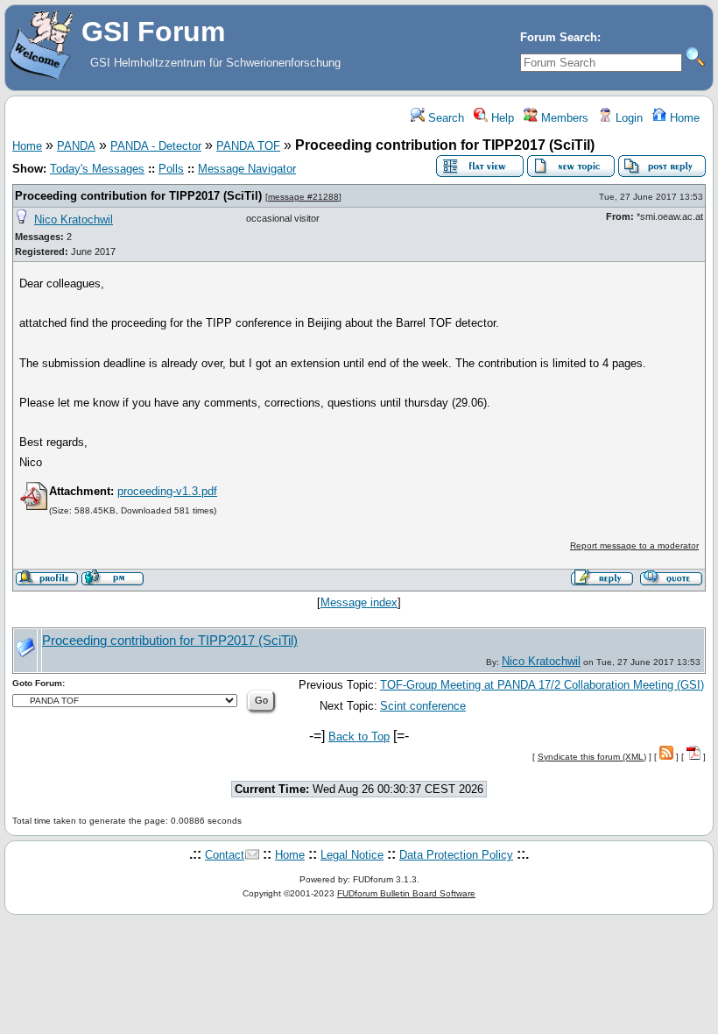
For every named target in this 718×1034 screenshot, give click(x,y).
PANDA (76, 145)
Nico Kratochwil (73, 219)
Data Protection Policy (456, 854)
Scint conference (423, 705)
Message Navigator (247, 168)
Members (563, 117)
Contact (224, 854)
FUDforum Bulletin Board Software (406, 893)
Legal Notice (352, 854)
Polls (171, 168)
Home (683, 117)
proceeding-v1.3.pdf (167, 491)
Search (444, 117)
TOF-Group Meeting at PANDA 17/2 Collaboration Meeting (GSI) (542, 684)
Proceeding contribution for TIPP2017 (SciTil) (138, 195)
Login (627, 117)
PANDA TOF (248, 145)
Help (501, 117)
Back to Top (359, 736)
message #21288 (303, 197)
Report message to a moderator (634, 545)
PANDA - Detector (155, 145)
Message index (359, 602)
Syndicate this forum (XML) (592, 756)
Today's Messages (97, 168)
